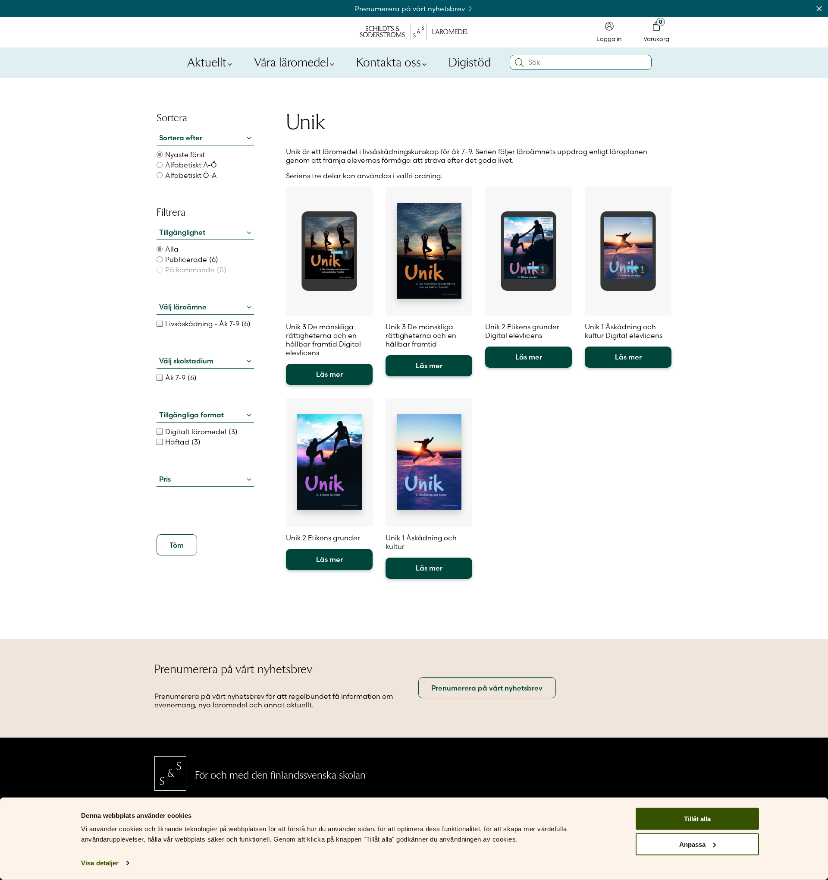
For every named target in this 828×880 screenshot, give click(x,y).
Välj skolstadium (186, 360)
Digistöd (469, 61)
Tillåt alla (697, 819)
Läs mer (329, 374)
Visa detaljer (100, 863)
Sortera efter (180, 137)
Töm (176, 545)
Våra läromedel (291, 61)
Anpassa (692, 844)
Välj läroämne (183, 307)
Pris (165, 479)
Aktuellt (206, 61)
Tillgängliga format (191, 414)
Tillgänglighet (182, 232)
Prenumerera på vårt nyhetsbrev (411, 8)
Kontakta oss (388, 61)
